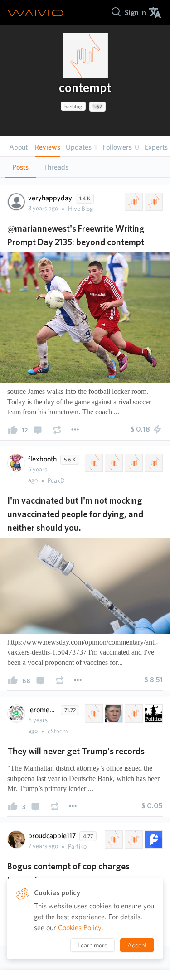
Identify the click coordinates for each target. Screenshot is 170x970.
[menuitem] (135, 12)
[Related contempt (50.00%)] (133, 202)
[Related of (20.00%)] (133, 839)
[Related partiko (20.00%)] (153, 839)
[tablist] (85, 167)
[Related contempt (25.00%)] (93, 463)
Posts (20, 167)
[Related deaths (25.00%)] (153, 463)
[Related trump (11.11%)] (113, 713)
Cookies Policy (80, 927)
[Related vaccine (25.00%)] (113, 463)
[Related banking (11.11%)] (133, 713)
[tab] (20, 167)
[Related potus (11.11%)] (93, 713)
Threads (55, 167)
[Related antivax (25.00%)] (133, 463)
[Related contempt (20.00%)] (113, 839)
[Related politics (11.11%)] (153, 713)
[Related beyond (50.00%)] (153, 202)
